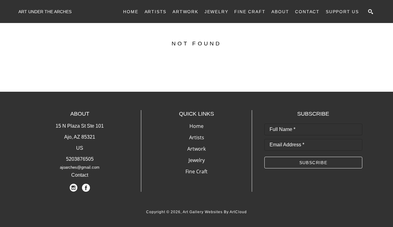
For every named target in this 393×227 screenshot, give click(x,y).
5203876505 (80, 159)
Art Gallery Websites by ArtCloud (215, 212)
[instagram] (74, 188)
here (241, 72)
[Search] (370, 11)
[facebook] (86, 188)
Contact (79, 175)
